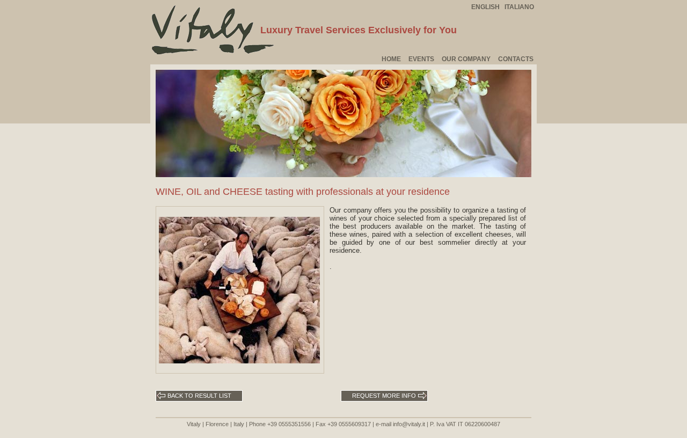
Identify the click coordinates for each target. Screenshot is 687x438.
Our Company (466, 59)
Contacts (515, 59)
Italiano (519, 7)
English (485, 7)
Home (391, 59)
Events (421, 59)
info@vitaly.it (409, 424)
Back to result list (198, 395)
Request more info (385, 395)
